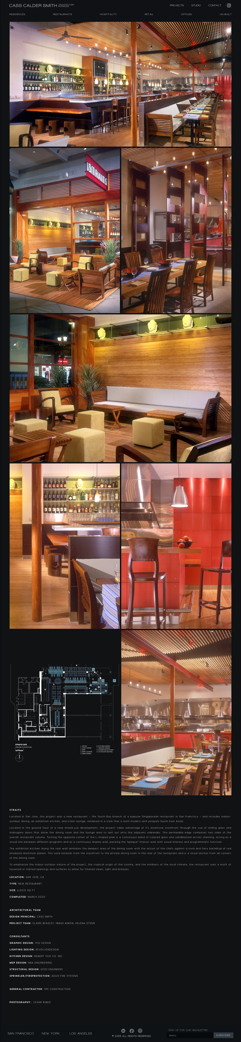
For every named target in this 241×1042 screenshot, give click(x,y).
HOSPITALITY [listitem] (108, 14)
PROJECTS (177, 5)
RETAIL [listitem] (149, 14)
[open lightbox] (120, 84)
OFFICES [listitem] (186, 14)
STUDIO (196, 5)
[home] (62, 5)
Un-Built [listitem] (226, 14)
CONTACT (214, 5)
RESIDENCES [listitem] (17, 14)
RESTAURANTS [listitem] (62, 14)
